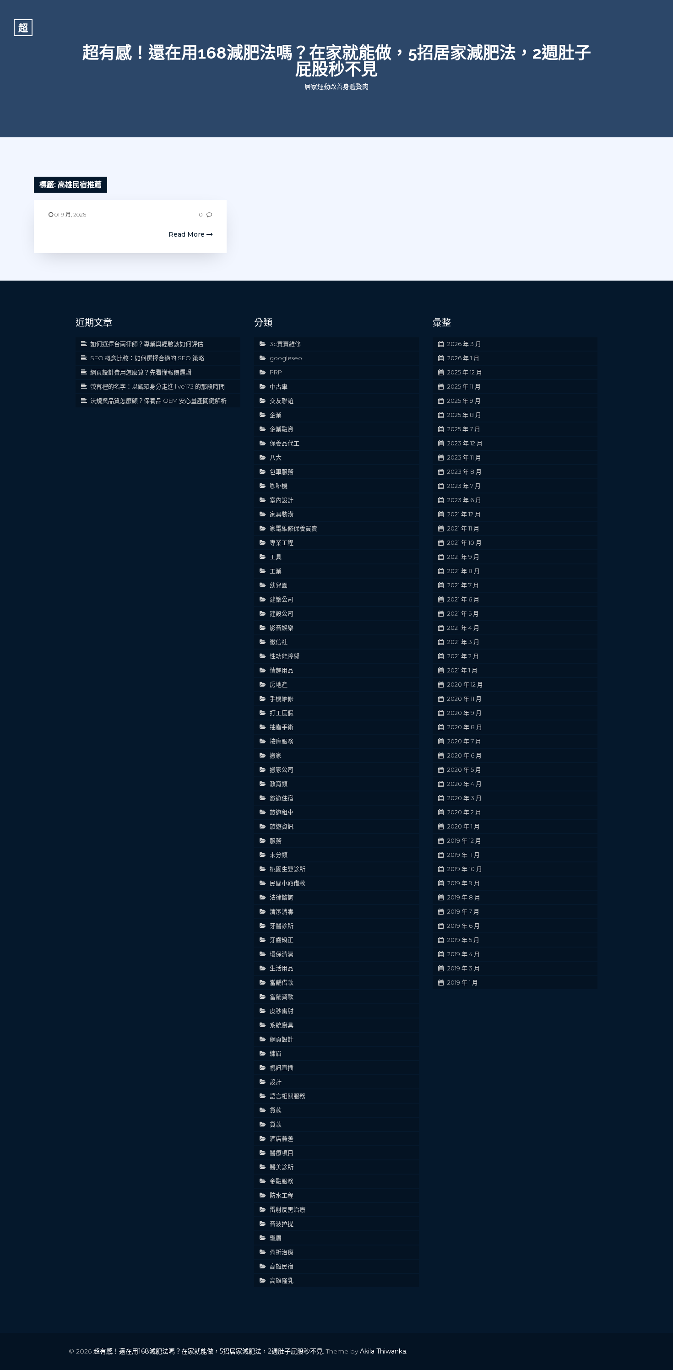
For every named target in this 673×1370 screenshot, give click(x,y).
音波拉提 (281, 1223)
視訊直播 (281, 1067)
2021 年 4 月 (463, 627)
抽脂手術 (281, 727)
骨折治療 (281, 1252)
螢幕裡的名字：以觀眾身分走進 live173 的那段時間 (157, 386)
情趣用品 (281, 670)
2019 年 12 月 (464, 840)
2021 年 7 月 (463, 585)
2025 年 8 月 (464, 414)
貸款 (276, 1110)
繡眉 (276, 1053)
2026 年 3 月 (464, 343)
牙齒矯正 (281, 939)
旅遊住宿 (281, 797)
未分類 (279, 854)
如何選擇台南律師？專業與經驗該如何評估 (146, 343)
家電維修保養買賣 (293, 528)
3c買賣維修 (285, 343)
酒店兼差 (281, 1138)
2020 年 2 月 (464, 812)
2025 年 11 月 (464, 386)
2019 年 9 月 (463, 883)
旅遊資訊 (281, 826)
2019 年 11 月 (463, 854)
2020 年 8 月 (464, 727)
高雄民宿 (281, 1266)
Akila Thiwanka (383, 1351)
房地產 (279, 684)
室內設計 (281, 500)
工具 (276, 556)
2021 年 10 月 (464, 542)
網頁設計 (281, 1039)
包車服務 (281, 471)
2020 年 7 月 (464, 741)
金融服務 (281, 1181)
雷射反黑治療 (287, 1209)
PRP (276, 372)
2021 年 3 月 (463, 641)
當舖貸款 (281, 996)
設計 (276, 1081)
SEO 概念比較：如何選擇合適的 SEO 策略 (147, 358)
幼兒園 (279, 585)
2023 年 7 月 (464, 485)
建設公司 (281, 613)
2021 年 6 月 (463, 599)
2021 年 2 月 (463, 656)
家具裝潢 (281, 514)
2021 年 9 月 (463, 556)
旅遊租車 (281, 812)
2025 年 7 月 (463, 429)
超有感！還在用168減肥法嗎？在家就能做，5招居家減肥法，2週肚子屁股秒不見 (336, 61)
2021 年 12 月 (464, 514)
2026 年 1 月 (463, 358)
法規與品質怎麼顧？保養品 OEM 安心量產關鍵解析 (158, 400)
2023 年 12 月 (465, 443)
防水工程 (281, 1195)
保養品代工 (284, 443)
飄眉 (276, 1237)
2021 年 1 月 (462, 670)
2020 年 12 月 (465, 684)
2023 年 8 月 (464, 471)
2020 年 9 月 (464, 712)
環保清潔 (281, 954)
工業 (276, 570)
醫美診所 (281, 1166)
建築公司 (281, 599)
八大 (276, 457)
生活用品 (281, 968)
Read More (187, 234)
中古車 (279, 386)
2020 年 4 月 (464, 783)
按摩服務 (281, 741)
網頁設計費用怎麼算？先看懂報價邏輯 (140, 372)
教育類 (279, 783)
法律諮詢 (281, 897)
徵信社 (279, 641)
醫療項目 (281, 1152)
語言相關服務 (287, 1095)
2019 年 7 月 (463, 911)
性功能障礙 (284, 656)
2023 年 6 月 (464, 500)
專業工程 (281, 542)
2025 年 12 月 (464, 372)
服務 (276, 840)
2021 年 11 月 (463, 528)
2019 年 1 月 (462, 982)
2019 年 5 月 (463, 939)
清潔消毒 (281, 911)
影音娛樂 (281, 627)
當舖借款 (281, 982)
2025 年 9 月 (464, 400)
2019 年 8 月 (463, 897)
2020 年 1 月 (463, 826)
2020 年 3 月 (464, 797)
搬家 (276, 755)
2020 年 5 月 (464, 769)
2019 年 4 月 (463, 954)
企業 (276, 414)
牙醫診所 (281, 925)
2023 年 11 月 (464, 457)
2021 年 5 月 (463, 613)
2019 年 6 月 (463, 925)
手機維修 (281, 698)
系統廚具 (281, 1025)
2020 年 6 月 (464, 755)
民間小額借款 (287, 883)
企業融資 (281, 429)
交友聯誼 (281, 400)
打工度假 (281, 712)
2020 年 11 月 (464, 698)
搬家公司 (281, 769)
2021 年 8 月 (463, 570)
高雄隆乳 (281, 1280)
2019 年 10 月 (464, 868)
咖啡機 (279, 485)
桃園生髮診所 (287, 868)
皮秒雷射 (281, 1010)
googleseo (286, 358)
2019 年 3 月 (463, 968)
